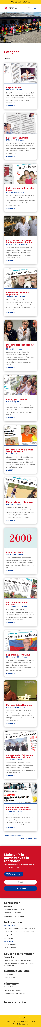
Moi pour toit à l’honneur (19, 705)
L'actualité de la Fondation (14, 990)
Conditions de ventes (12, 977)
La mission (8, 906)
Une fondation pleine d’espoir (17, 603)
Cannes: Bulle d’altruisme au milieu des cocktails (19, 756)
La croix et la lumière (17, 138)
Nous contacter (15, 1002)
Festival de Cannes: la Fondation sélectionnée (18, 808)
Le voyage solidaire (16, 399)
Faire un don (15, 874)
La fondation (12, 902)
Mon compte (9, 974)
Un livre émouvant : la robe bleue (20, 189)
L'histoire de (14, 909)
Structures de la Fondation (14, 916)
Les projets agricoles (12, 935)
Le (19, 931)
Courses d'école (10, 948)
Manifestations (10, 944)
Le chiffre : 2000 (14, 552)
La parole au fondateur (18, 655)
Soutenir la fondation (19, 953)
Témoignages (9, 938)
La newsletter (9, 997)
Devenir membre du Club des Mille (17, 960)
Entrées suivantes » (29, 838)
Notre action (13, 922)
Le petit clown (13, 87)
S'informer (11, 983)
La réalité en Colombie (12, 913)
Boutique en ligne (17, 971)
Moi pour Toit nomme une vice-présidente (19, 451)
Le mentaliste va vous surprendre (17, 293)
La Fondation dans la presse (15, 994)
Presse (19, 90)
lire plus (10, 106)
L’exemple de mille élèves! (20, 502)
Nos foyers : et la (19, 928)
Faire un (7, 957)
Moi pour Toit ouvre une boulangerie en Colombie (19, 241)
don (12, 957)
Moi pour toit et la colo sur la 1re (20, 346)
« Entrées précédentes (13, 836)
